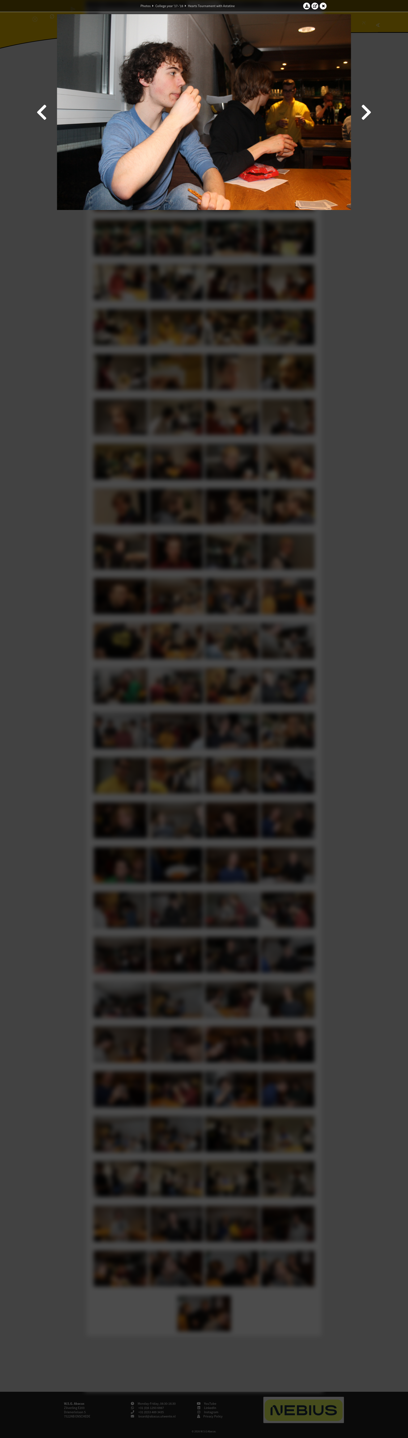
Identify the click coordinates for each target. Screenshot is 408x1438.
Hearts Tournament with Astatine (211, 6)
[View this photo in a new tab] (315, 5)
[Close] (323, 5)
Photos (145, 6)
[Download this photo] (306, 5)
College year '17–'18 (169, 6)
